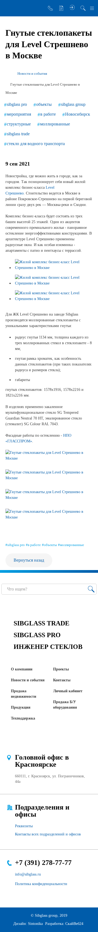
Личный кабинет (67, 691)
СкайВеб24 (74, 924)
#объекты (49, 545)
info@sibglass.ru (28, 874)
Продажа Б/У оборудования (65, 704)
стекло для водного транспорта (36, 143)
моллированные (55, 124)
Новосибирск (77, 114)
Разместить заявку (61, 8)
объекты (44, 104)
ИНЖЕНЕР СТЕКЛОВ (48, 646)
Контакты (62, 680)
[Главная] (7, 74)
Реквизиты (24, 826)
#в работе (33, 545)
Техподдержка (23, 718)
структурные (19, 124)
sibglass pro (17, 104)
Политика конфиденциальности (41, 884)
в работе (48, 114)
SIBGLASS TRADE (41, 623)
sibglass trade (18, 133)
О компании (21, 669)
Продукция (20, 707)
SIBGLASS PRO (37, 635)
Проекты (61, 669)
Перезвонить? (50, 8)
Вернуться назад (29, 560)
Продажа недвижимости (23, 694)
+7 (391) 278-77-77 (43, 863)
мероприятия (19, 114)
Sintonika (35, 924)
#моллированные (71, 545)
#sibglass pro (15, 545)
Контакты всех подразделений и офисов (48, 834)
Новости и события (28, 680)
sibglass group (73, 104)
